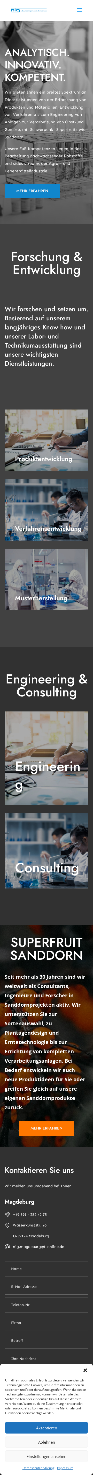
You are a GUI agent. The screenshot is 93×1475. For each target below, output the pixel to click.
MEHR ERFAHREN (32, 191)
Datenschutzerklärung (38, 1468)
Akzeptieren (46, 1427)
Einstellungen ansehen (46, 1456)
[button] (85, 1370)
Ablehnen (46, 1442)
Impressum (65, 1468)
